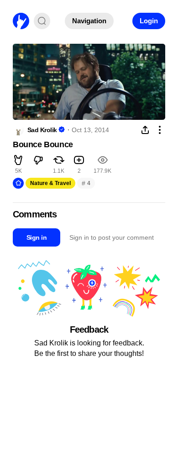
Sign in (36, 237)
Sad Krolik (42, 130)
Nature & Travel (50, 183)
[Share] (145, 129)
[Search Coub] (42, 21)
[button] (18, 160)
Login (149, 21)
